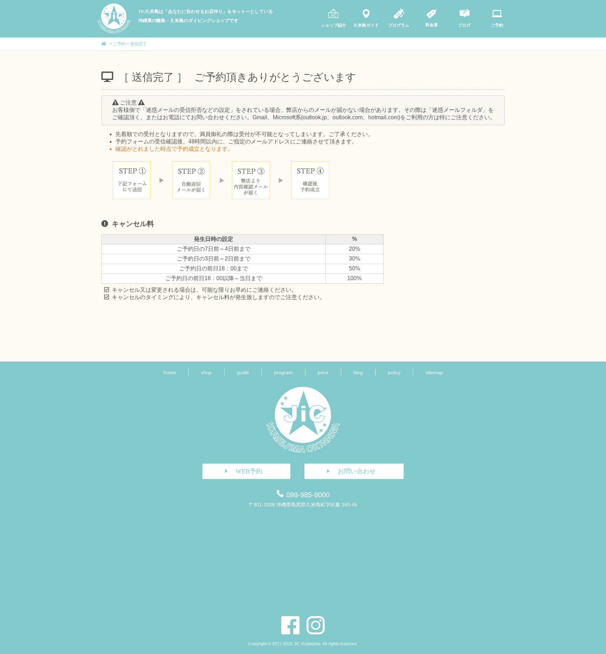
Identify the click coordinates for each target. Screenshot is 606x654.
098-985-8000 (308, 495)
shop (206, 372)
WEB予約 (249, 471)
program (283, 372)
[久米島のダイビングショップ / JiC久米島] (113, 32)
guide (243, 372)
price (323, 372)
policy (394, 372)
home (169, 372)
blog (358, 372)
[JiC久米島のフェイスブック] (290, 625)
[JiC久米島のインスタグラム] (315, 625)
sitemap (434, 372)
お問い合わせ (357, 471)
